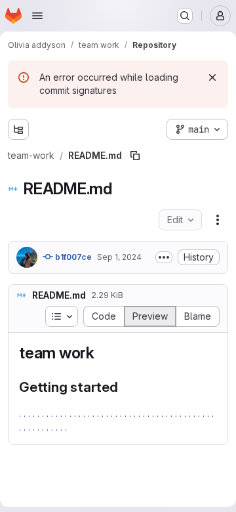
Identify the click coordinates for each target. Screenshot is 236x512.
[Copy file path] (135, 155)
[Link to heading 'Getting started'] (125, 387)
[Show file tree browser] (18, 129)
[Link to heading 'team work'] (102, 352)
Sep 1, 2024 (119, 257)
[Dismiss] (212, 77)
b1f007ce (72, 257)
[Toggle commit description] (163, 257)
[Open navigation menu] (37, 15)
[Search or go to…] (185, 16)
